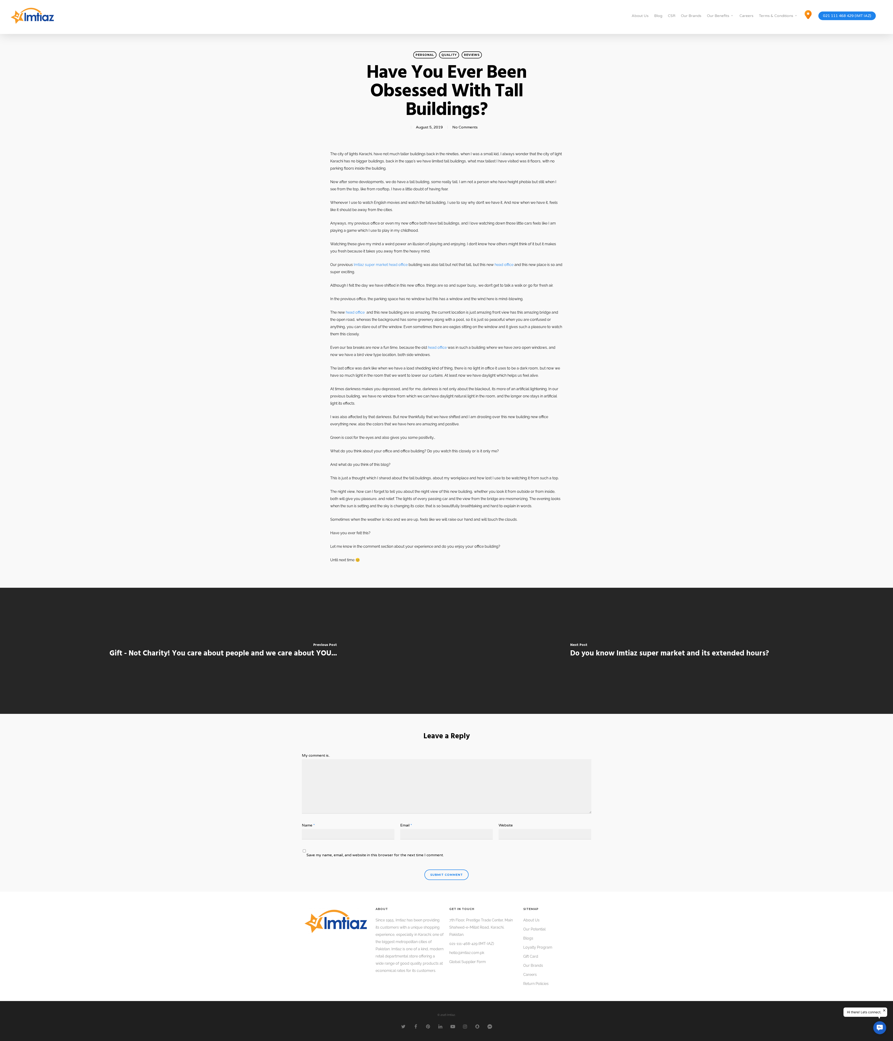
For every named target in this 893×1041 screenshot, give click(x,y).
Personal (425, 55)
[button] (879, 1027)
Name (308, 825)
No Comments (465, 127)
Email (406, 825)
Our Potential (534, 929)
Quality (449, 55)
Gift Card (530, 956)
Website (506, 825)
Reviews (472, 55)
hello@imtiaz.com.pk (466, 952)
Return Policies (536, 983)
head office (398, 264)
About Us (640, 16)
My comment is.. (316, 755)
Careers (746, 16)
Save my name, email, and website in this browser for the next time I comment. (375, 855)
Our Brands (691, 16)
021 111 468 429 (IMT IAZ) (847, 16)
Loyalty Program (537, 947)
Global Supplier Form (467, 962)
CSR (671, 16)
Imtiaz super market (371, 264)
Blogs (528, 938)
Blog (658, 16)
